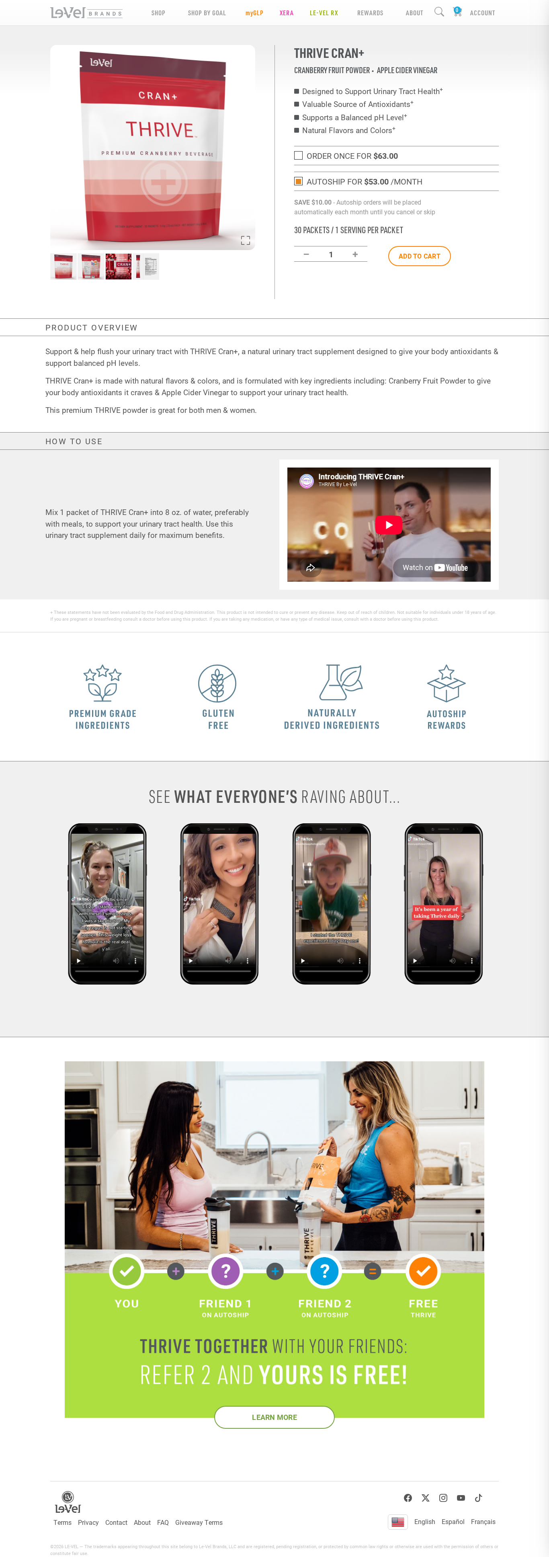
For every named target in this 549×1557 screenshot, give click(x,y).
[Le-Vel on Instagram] (443, 1498)
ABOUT (414, 12)
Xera (287, 12)
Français (483, 1521)
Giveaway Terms (199, 1522)
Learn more (274, 1417)
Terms (62, 1522)
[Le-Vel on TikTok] (478, 1498)
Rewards (370, 12)
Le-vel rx (324, 12)
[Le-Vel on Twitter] (425, 1498)
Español (453, 1521)
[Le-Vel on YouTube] (461, 1498)
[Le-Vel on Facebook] (408, 1498)
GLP (255, 12)
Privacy (88, 1522)
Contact (116, 1522)
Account (482, 12)
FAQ (163, 1522)
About (142, 1522)
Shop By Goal (207, 12)
